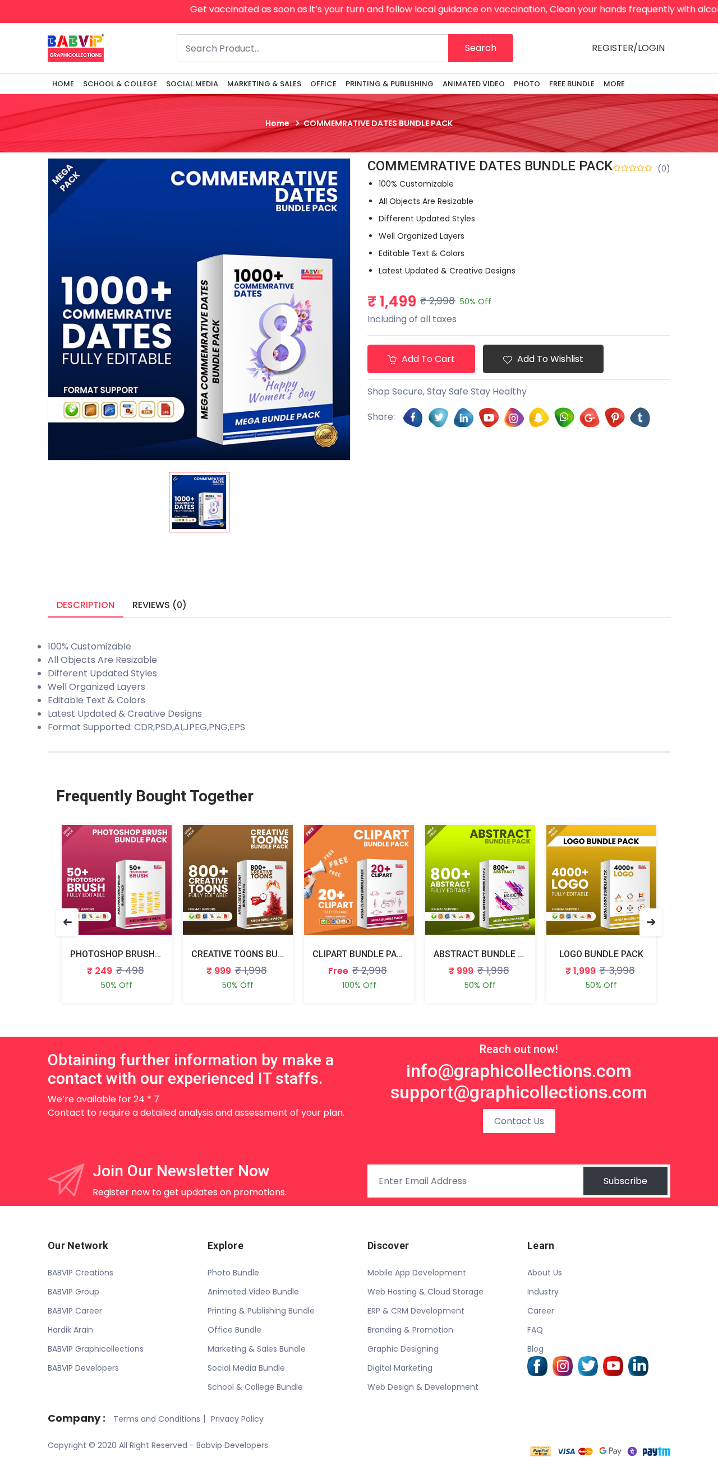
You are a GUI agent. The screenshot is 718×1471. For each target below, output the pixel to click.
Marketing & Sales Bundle (257, 1348)
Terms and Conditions (156, 1418)
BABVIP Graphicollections (96, 1348)
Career (540, 1310)
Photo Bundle (233, 1272)
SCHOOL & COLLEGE (120, 83)
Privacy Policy (237, 1418)
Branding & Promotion (410, 1329)
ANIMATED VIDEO (474, 83)
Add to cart (427, 358)
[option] (199, 502)
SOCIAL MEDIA (192, 83)
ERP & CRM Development (415, 1310)
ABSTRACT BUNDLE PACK (487, 954)
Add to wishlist (549, 358)
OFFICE (323, 83)
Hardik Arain (70, 1329)
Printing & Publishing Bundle (261, 1310)
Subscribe (625, 1181)
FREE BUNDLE (572, 83)
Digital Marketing (399, 1367)
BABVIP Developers (83, 1367)
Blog (535, 1348)
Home (63, 83)
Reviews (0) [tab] (159, 604)
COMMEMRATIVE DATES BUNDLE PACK (490, 166)
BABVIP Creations (80, 1272)
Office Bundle (234, 1329)
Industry (543, 1291)
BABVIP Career (75, 1310)
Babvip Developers (232, 1445)
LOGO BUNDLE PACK (601, 954)
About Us (544, 1272)
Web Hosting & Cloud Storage (425, 1291)
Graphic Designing (403, 1348)
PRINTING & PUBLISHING (390, 83)
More (614, 83)
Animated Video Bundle (253, 1291)
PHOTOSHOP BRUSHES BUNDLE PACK (148, 954)
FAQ (535, 1329)
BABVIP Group (73, 1291)
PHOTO (527, 83)
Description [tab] (85, 604)
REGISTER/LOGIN (628, 47)
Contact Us (519, 1121)
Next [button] (650, 922)
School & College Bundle (255, 1387)
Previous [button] (67, 922)
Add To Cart (103, 888)
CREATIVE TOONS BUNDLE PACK (258, 954)
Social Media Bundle (246, 1367)
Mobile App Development (416, 1272)
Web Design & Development (422, 1387)
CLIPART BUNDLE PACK (360, 954)
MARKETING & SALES (264, 83)
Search (480, 47)
